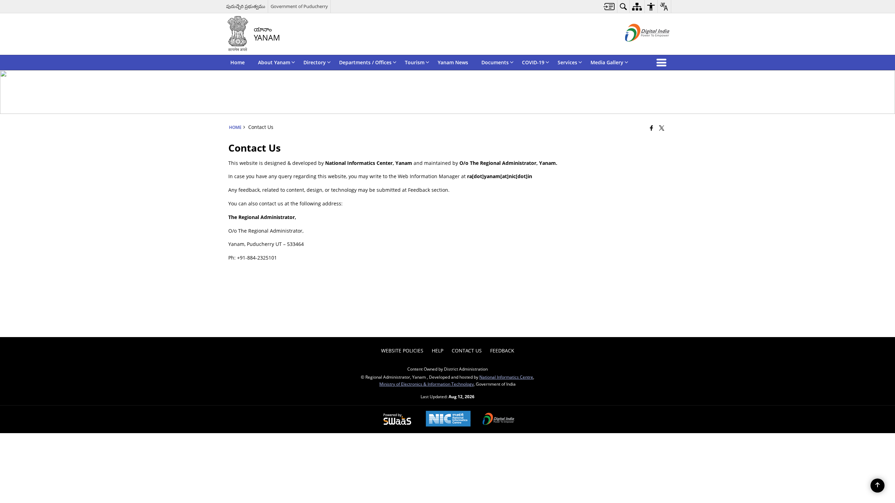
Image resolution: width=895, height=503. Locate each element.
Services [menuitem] (567, 62)
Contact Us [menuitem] (467, 350)
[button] (662, 62)
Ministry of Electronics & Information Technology (426, 384)
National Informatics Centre (506, 377)
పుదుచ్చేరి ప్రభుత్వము (245, 6)
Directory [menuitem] (314, 62)
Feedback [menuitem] (502, 350)
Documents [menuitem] (495, 62)
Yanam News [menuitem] (453, 62)
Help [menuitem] (437, 350)
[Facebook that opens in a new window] (651, 128)
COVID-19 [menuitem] (533, 62)
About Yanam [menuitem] (274, 62)
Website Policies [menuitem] (402, 350)
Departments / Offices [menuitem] (365, 62)
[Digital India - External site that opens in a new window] (638, 47)
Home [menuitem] (237, 62)
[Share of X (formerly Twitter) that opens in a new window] (661, 128)
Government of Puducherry (299, 6)
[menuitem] (609, 6)
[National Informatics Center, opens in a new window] (448, 419)
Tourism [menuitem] (414, 62)
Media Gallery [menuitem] (606, 62)
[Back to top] (878, 486)
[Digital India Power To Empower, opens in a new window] (498, 419)
